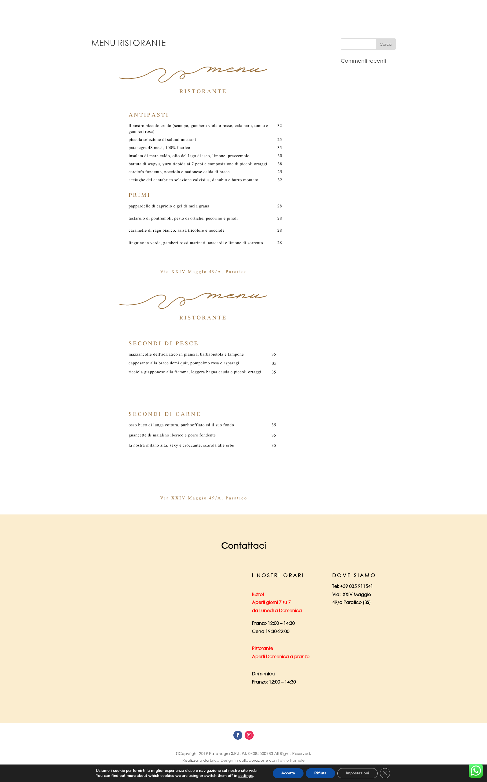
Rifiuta (320, 773)
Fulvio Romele (291, 760)
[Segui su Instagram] (249, 735)
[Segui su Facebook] (237, 735)
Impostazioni (357, 773)
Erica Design (221, 760)
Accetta (288, 773)
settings (245, 775)
